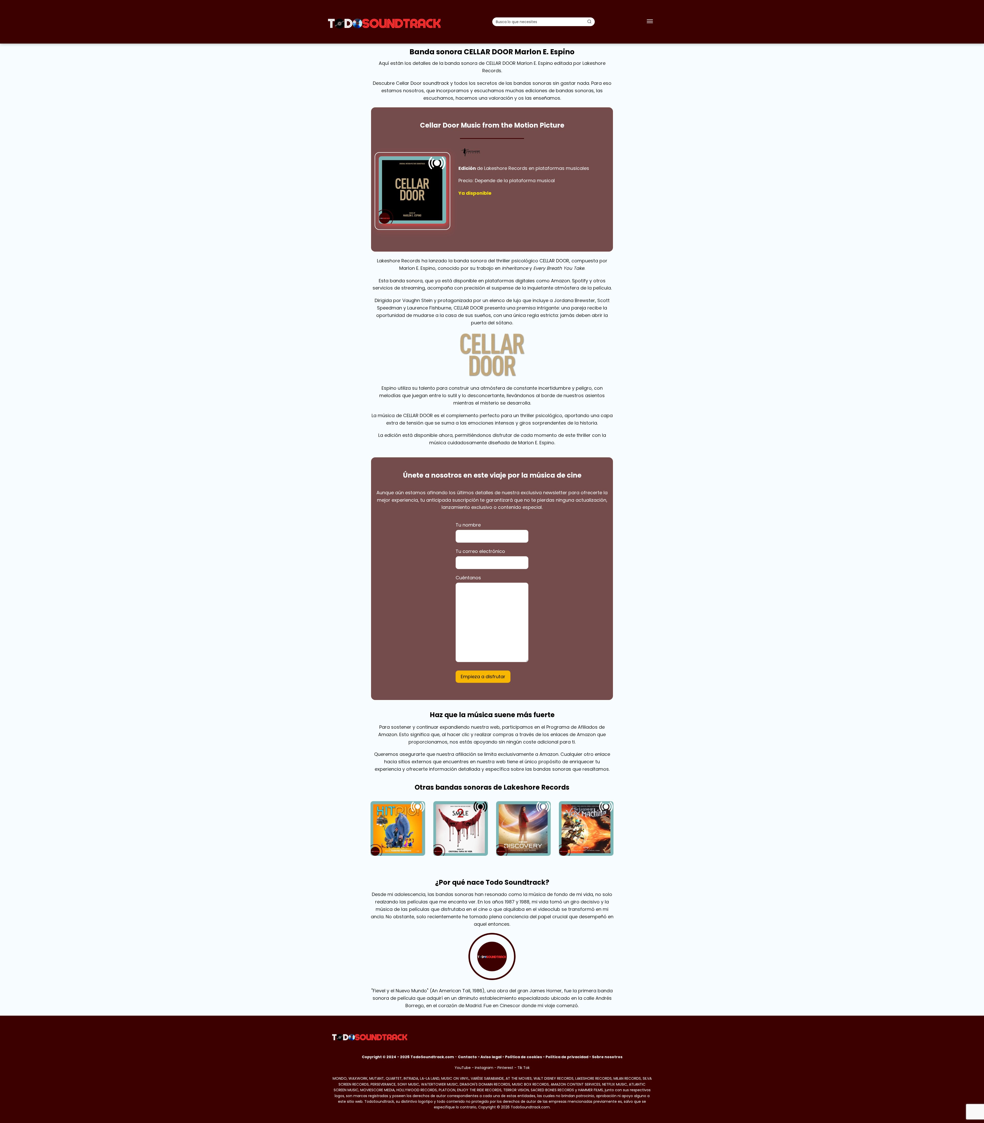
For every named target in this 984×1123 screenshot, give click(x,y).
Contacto (467, 1056)
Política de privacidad (567, 1056)
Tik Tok (523, 1067)
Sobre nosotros (607, 1056)
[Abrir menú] (650, 21)
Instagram (484, 1067)
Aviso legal (490, 1056)
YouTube (463, 1067)
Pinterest (505, 1067)
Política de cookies (523, 1056)
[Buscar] (589, 21)
